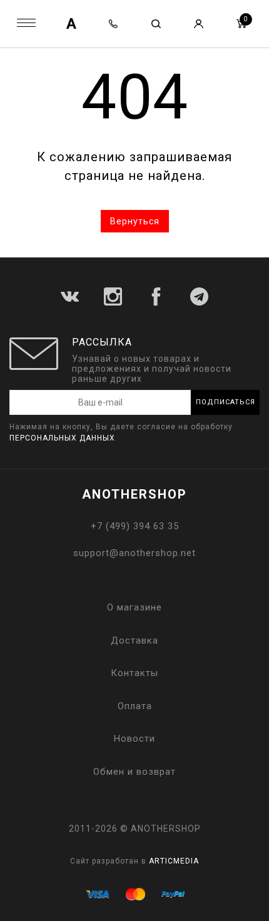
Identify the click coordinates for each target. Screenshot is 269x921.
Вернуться (135, 221)
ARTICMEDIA (174, 861)
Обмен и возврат (134, 771)
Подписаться (225, 402)
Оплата (135, 706)
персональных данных (62, 438)
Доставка (134, 640)
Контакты (134, 673)
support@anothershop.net (134, 553)
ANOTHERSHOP (134, 494)
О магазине (134, 607)
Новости (134, 738)
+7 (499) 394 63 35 (135, 526)
